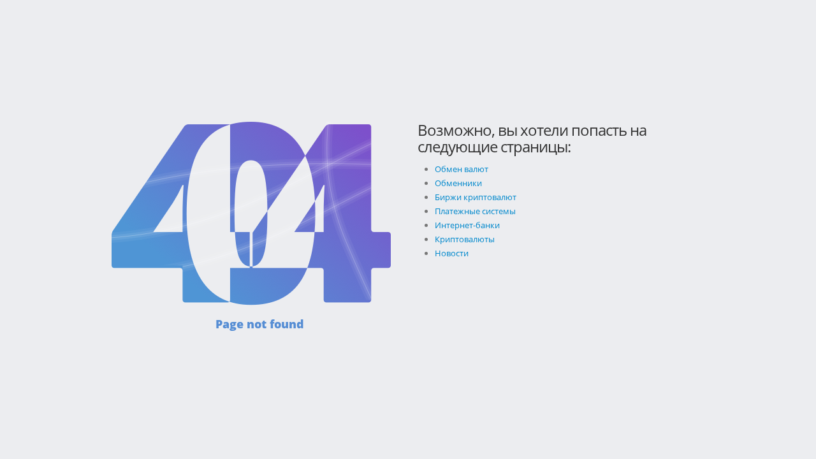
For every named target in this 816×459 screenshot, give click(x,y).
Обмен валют (461, 169)
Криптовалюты (465, 239)
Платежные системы (475, 211)
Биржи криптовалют (475, 197)
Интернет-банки (467, 225)
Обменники (458, 183)
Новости (452, 253)
